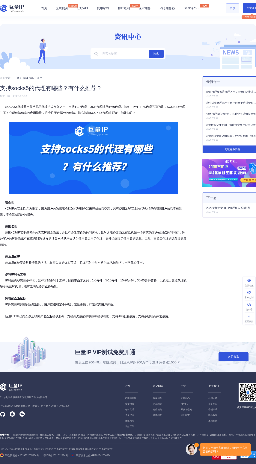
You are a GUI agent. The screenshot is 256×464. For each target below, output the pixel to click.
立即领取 (234, 356)
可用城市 (185, 415)
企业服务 (145, 8)
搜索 (156, 53)
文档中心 (185, 398)
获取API (82, 8)
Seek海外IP (192, 7)
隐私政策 (212, 415)
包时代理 (129, 409)
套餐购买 (62, 8)
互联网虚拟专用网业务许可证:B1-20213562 (90, 449)
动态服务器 (167, 8)
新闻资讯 (28, 77)
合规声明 (212, 409)
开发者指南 (186, 409)
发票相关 (157, 415)
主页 (16, 77)
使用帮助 (103, 8)
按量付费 (129, 404)
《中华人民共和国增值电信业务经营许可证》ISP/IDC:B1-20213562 (34, 449)
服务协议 (212, 404)
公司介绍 (212, 398)
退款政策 (212, 420)
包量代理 (129, 415)
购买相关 (157, 398)
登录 (232, 8)
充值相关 (157, 409)
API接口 (185, 404)
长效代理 (129, 426)
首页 (44, 8)
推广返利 (124, 7)
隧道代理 (129, 420)
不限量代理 (130, 398)
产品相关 (157, 404)
